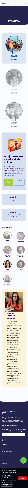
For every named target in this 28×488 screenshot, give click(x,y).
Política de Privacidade (6, 476)
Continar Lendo (9, 175)
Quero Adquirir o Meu (8, 182)
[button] (14, 48)
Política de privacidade (7, 451)
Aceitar (22, 478)
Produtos (4, 466)
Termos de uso (5, 448)
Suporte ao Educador (19, 182)
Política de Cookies (6, 486)
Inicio (3, 460)
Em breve (14, 201)
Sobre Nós (4, 463)
